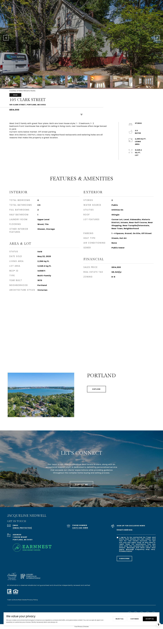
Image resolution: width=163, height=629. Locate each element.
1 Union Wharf (20, 537)
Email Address (125, 530)
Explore (96, 389)
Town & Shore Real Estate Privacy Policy (22, 600)
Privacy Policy (125, 551)
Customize (134, 619)
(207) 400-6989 (80, 528)
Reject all (120, 619)
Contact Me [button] (81, 484)
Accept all (150, 619)
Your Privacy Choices (81, 626)
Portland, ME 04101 (22, 540)
